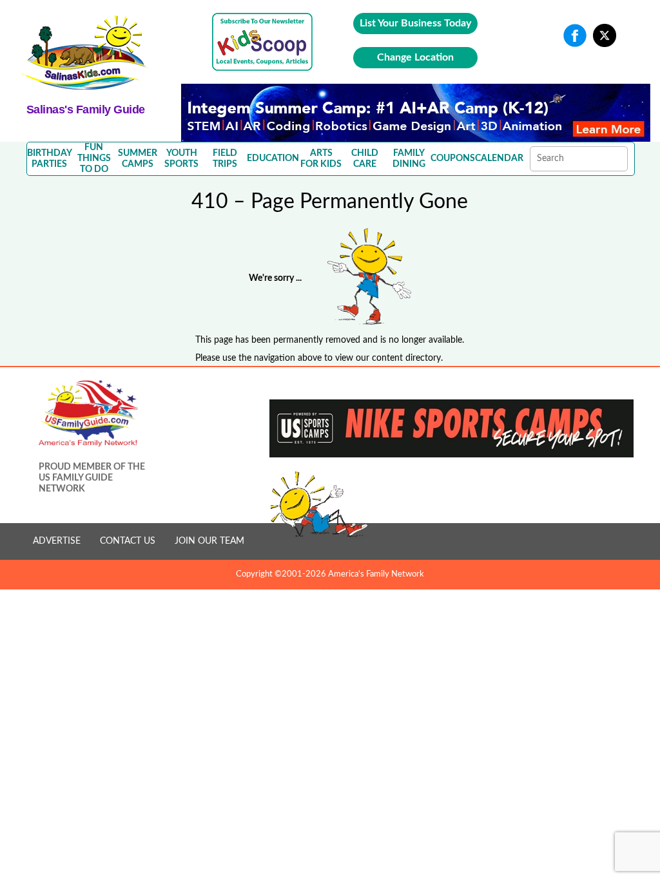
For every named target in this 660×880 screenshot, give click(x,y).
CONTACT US (127, 541)
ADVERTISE (57, 541)
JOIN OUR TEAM (209, 541)
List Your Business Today (415, 23)
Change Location (415, 57)
